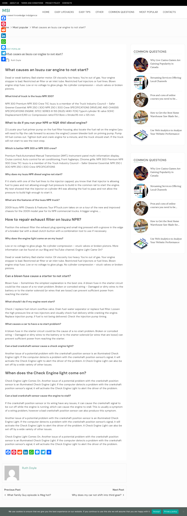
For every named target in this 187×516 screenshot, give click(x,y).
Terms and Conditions (32, 3)
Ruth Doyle (16, 60)
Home (5, 3)
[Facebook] (3, 18)
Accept (156, 511)
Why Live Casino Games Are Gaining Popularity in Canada (165, 64)
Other (99, 12)
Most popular (148, 12)
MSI (6, 10)
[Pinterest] (3, 24)
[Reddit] (3, 30)
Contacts (67, 3)
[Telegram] (3, 53)
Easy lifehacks (64, 12)
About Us (14, 3)
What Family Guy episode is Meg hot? (29, 495)
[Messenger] (3, 47)
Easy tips (84, 12)
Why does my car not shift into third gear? (96, 495)
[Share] (3, 59)
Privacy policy (170, 511)
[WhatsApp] (3, 41)
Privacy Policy (52, 3)
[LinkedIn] (3, 36)
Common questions (121, 12)
